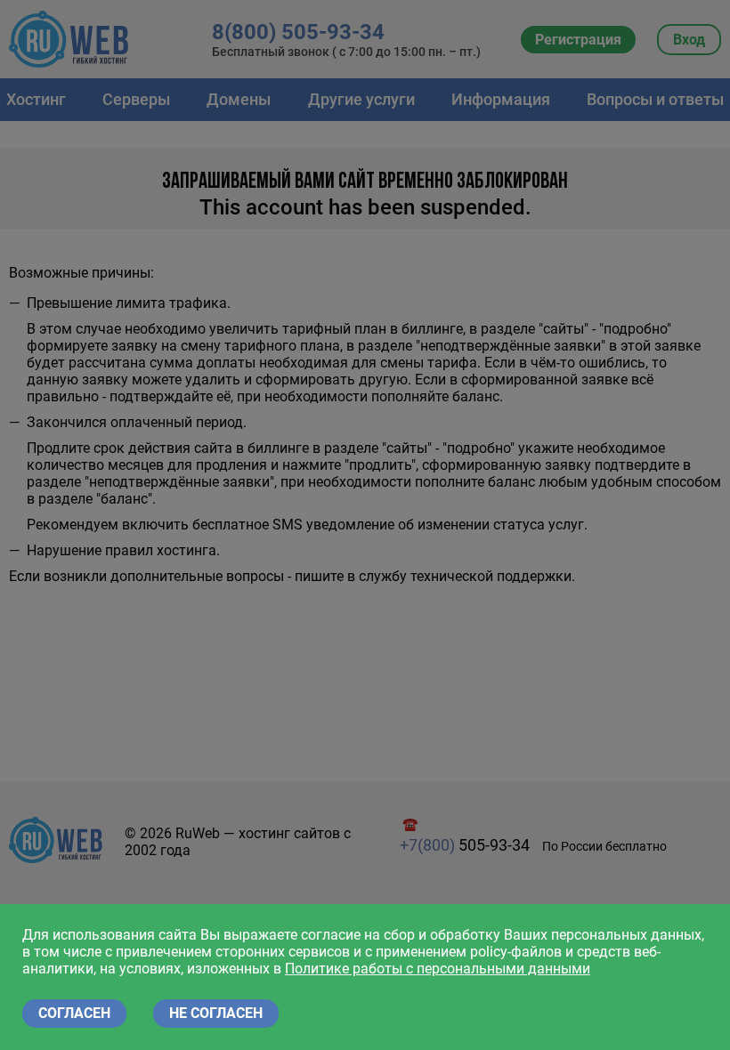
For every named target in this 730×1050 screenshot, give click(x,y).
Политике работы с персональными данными (437, 968)
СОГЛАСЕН (74, 1013)
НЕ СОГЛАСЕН (216, 1013)
